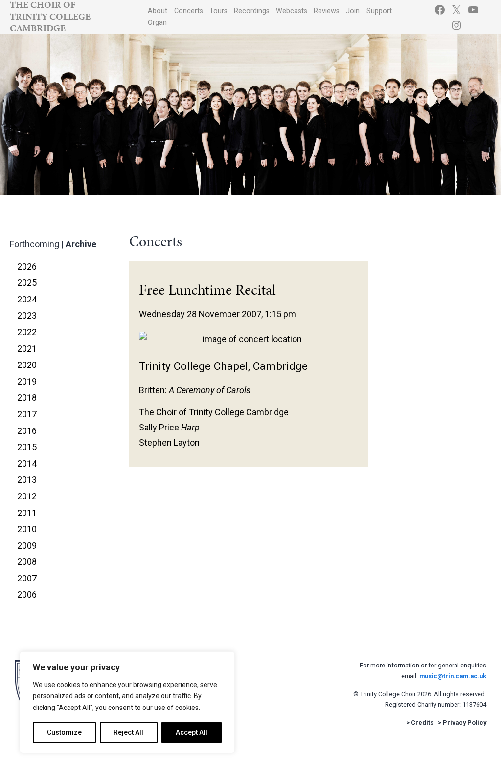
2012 (27, 496)
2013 (27, 479)
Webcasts (291, 11)
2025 (27, 283)
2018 (27, 397)
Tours (218, 11)
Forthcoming (34, 244)
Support (379, 11)
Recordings (252, 11)
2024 (27, 299)
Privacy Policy (464, 722)
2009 (27, 545)
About (157, 11)
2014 (27, 463)
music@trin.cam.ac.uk (452, 676)
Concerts (188, 11)
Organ (157, 23)
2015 (27, 447)
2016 (27, 431)
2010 (27, 529)
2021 (27, 349)
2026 (27, 266)
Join (353, 11)
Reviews (327, 11)
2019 (27, 381)
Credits (422, 722)
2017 (27, 414)
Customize (64, 732)
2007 (27, 578)
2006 (27, 594)
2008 (27, 562)
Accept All (191, 732)
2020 (27, 365)
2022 (27, 332)
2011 (27, 513)
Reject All (128, 732)
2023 (27, 315)
